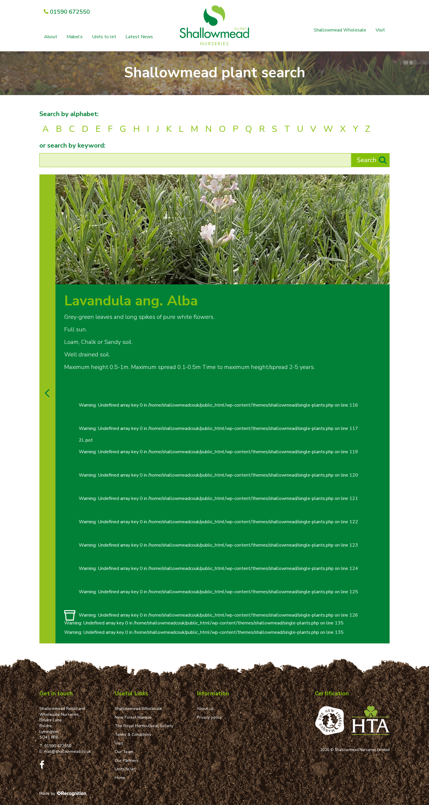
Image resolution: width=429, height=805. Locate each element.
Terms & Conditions (133, 734)
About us (205, 708)
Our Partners (127, 760)
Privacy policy (209, 717)
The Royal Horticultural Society (144, 726)
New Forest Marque (133, 717)
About (50, 37)
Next (383, 278)
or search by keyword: (72, 145)
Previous (371, 278)
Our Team (124, 752)
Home (120, 777)
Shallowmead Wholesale (340, 30)
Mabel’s (75, 37)
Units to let (104, 37)
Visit (380, 30)
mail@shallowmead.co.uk (67, 751)
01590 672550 (57, 746)
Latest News (139, 37)
